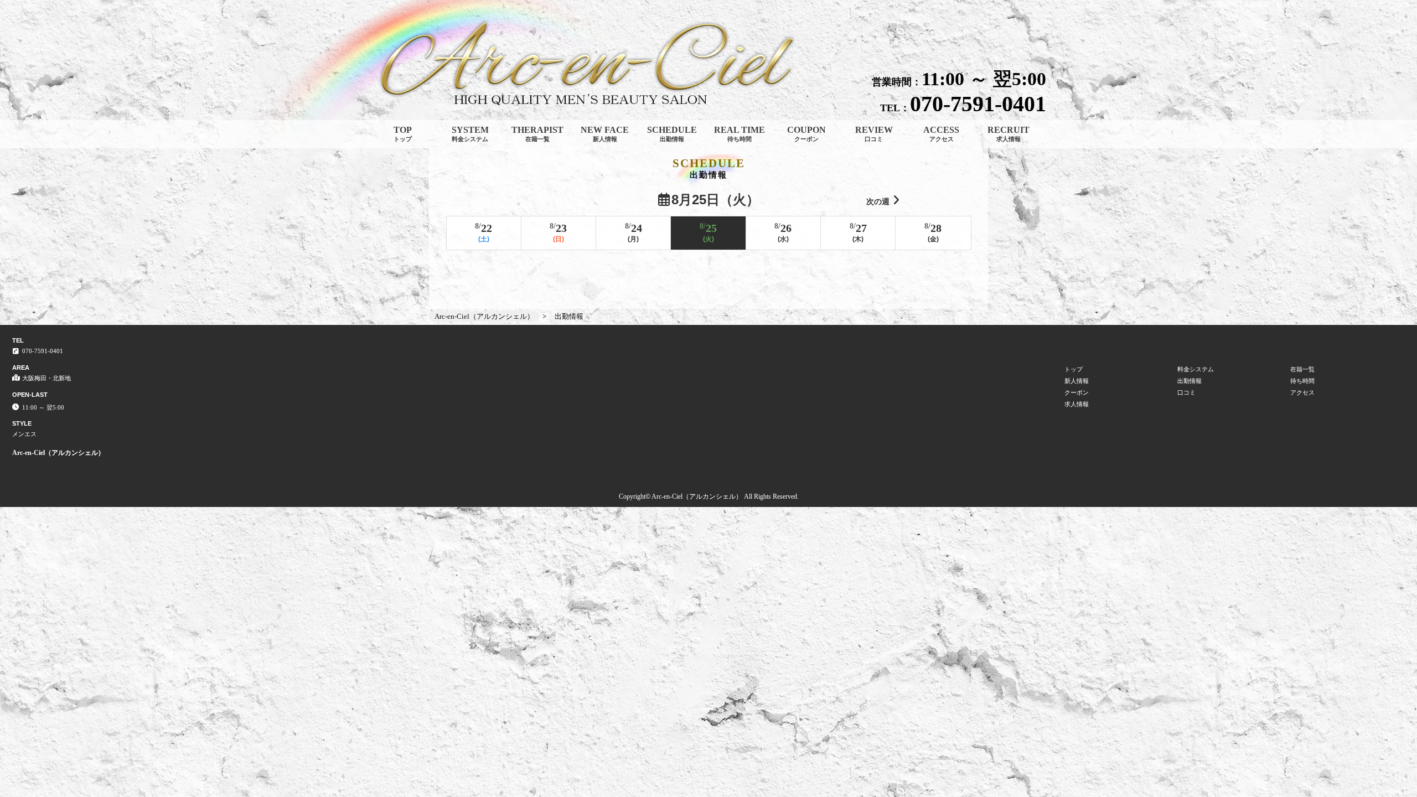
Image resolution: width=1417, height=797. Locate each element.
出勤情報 (1189, 380)
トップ (1073, 369)
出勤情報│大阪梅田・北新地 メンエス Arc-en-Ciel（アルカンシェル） (1314, 4)
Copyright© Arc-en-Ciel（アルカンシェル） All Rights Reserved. (709, 496)
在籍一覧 (1302, 369)
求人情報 (1076, 404)
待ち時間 (1302, 380)
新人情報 (1076, 380)
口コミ (1186, 392)
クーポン (1076, 392)
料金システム (1195, 369)
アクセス (1302, 392)
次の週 (877, 201)
